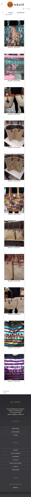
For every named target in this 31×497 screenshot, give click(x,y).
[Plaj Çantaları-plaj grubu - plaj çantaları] (14, 33)
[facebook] (26, 9)
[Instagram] (29, 9)
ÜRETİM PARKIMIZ (15, 432)
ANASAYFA (15, 450)
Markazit (15, 488)
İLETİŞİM (15, 435)
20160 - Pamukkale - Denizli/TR (15, 415)
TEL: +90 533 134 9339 (15, 413)
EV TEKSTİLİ (15, 460)
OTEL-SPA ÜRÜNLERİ (15, 453)
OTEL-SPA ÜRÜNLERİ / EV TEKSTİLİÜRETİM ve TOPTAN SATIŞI (15, 410)
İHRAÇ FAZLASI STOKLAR (15, 463)
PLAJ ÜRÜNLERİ (15, 457)
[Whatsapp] (24, 9)
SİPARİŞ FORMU (15, 470)
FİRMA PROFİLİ (15, 429)
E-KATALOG (15, 467)
